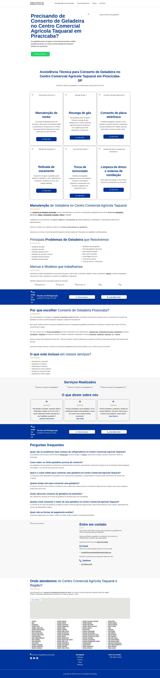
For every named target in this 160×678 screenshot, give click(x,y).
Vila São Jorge (113, 638)
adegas (108, 273)
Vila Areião (111, 631)
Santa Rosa (86, 644)
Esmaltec (55, 215)
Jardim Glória (61, 623)
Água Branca (112, 646)
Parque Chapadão (88, 631)
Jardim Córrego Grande (90, 621)
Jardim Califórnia (37, 646)
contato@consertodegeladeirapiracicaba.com (96, 552)
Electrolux (93, 334)
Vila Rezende (36, 636)
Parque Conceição (88, 639)
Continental (47, 215)
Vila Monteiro (112, 634)
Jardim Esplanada (63, 634)
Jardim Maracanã (63, 638)
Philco (62, 215)
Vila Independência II (115, 644)
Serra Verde (112, 626)
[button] (32, 285)
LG (113, 334)
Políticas (80, 657)
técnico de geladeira (53, 332)
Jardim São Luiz (62, 641)
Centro (34, 621)
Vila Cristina (36, 639)
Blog (80, 662)
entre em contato (102, 542)
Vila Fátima (111, 633)
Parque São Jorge (38, 634)
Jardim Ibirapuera (63, 626)
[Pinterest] (37, 658)
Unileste (110, 629)
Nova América (36, 631)
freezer (84, 455)
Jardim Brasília (62, 646)
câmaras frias (93, 332)
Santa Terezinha (87, 646)
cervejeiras (33, 334)
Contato (102, 3)
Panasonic (119, 212)
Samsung (107, 334)
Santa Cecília (112, 623)
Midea (40, 215)
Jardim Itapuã (61, 621)
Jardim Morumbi (87, 624)
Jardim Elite (36, 626)
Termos (80, 659)
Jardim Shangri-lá (63, 643)
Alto (33, 623)
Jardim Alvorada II (63, 644)
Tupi (109, 628)
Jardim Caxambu (37, 628)
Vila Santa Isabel (113, 641)
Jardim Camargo (62, 624)
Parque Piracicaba (88, 633)
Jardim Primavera (63, 633)
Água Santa (112, 648)
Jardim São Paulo (63, 631)
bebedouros (118, 332)
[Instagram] (31, 658)
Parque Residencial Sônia (91, 641)
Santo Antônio (112, 624)
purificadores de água (106, 332)
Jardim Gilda (61, 628)
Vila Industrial (36, 641)
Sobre (94, 3)
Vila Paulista (112, 636)
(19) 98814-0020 (86, 564)
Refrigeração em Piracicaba (64, 3)
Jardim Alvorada (37, 644)
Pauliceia (35, 624)
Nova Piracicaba (37, 633)
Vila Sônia (35, 643)
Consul (117, 334)
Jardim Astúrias (37, 648)
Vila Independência (38, 638)
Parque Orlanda (87, 638)
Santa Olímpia (87, 648)
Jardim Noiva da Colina (65, 639)
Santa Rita (111, 621)
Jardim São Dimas (63, 648)
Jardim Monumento (38, 629)
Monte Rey (86, 629)
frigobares (42, 334)
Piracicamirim (87, 643)
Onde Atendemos (83, 3)
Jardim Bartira (87, 623)
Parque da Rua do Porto (90, 634)
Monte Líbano (87, 628)
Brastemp (100, 334)
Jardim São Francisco (89, 626)
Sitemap (80, 664)
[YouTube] (34, 658)
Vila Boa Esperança (114, 643)
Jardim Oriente (62, 629)
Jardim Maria (61, 636)
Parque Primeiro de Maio (90, 636)
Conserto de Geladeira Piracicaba (44, 212)
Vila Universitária (113, 639)
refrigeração (64, 455)
